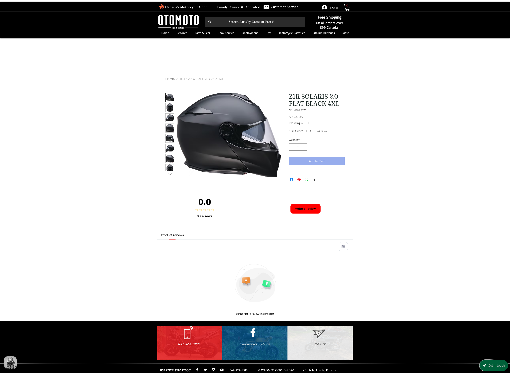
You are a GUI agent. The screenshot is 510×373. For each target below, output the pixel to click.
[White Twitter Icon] (205, 370)
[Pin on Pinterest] (299, 179)
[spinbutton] (298, 146)
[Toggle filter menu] (343, 246)
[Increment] (304, 146)
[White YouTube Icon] (222, 370)
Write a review (305, 209)
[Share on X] (314, 179)
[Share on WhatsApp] (306, 179)
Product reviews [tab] (172, 235)
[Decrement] (291, 146)
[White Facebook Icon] (253, 332)
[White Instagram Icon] (213, 370)
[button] (347, 7)
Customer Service (285, 7)
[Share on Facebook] (291, 179)
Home (169, 79)
